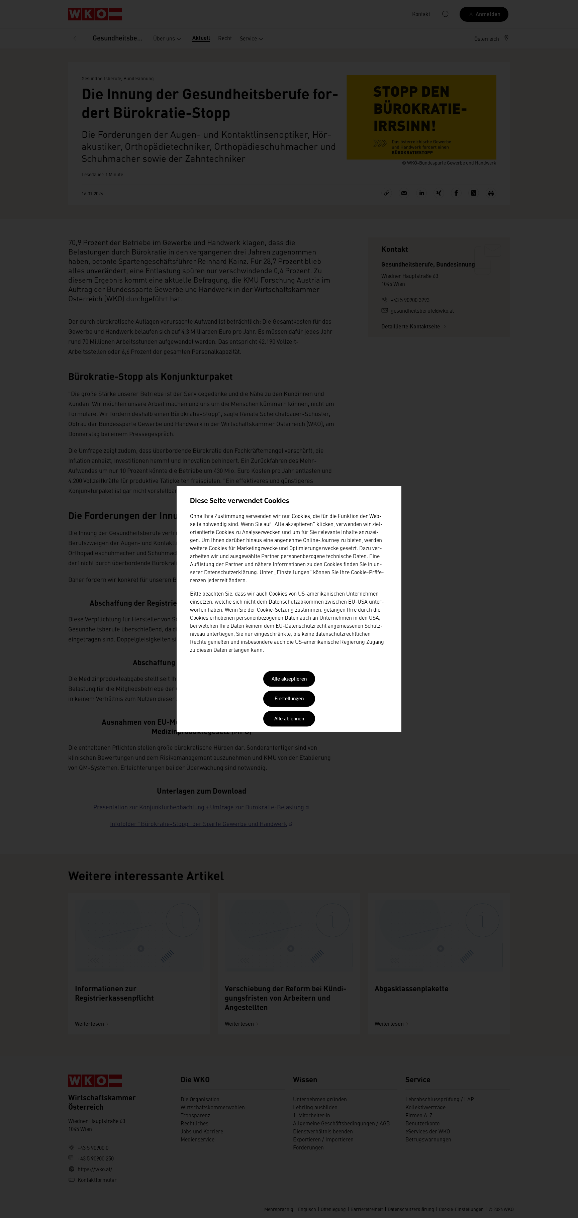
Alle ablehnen (289, 719)
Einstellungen (289, 699)
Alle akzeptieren (289, 679)
